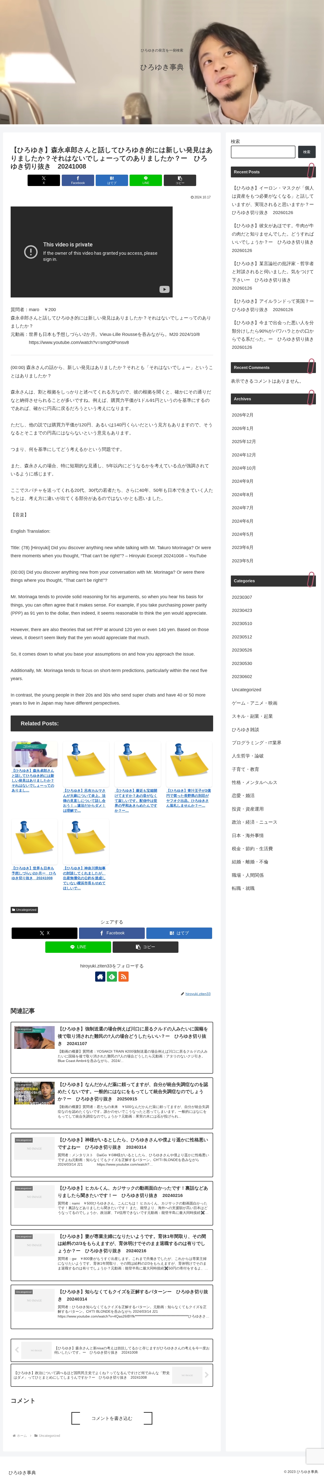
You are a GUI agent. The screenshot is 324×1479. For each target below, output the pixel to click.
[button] (180, 180)
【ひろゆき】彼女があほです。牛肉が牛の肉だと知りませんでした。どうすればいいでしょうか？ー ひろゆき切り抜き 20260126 (274, 238)
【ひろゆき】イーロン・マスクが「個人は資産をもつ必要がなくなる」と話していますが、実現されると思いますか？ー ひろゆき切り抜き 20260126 (274, 200)
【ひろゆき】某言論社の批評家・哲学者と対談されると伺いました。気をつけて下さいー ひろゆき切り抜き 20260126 (273, 276)
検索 (235, 141)
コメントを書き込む (111, 1418)
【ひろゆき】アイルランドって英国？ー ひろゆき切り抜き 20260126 (274, 305)
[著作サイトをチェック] (100, 977)
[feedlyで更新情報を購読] (112, 977)
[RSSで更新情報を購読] (123, 977)
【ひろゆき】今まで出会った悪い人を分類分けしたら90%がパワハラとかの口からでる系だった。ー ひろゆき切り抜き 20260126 (274, 335)
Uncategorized (26, 910)
